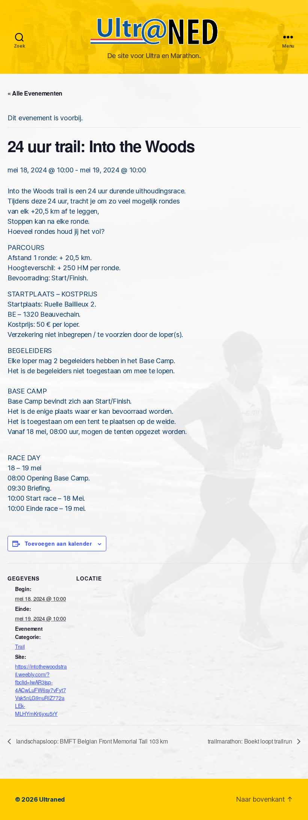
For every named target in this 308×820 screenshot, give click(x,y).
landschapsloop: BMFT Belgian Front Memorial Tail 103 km (91, 741)
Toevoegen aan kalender (58, 543)
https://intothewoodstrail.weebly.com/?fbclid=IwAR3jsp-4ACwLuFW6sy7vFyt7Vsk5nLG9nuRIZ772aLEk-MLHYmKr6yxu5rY (41, 690)
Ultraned (52, 799)
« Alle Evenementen (35, 93)
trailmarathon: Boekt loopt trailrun (250, 741)
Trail (20, 646)
